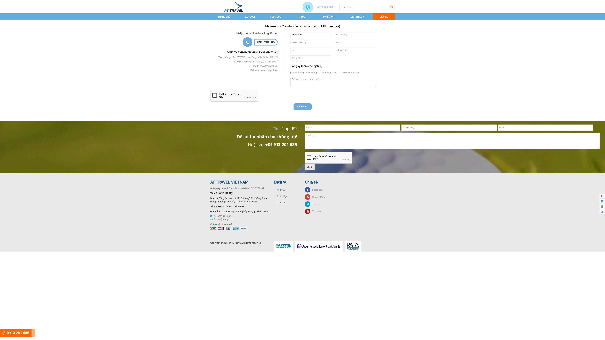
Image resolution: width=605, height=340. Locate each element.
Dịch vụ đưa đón (351, 72)
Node (46, 21)
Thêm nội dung (58, 21)
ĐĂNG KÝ (302, 106)
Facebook (316, 189)
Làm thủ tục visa (328, 72)
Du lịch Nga (282, 196)
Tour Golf (276, 17)
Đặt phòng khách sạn (304, 72)
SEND (310, 166)
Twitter (315, 204)
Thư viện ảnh (327, 17)
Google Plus (317, 197)
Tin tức (300, 17)
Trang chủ (224, 17)
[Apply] (391, 6)
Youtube (315, 211)
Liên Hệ (384, 17)
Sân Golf (250, 17)
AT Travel (281, 190)
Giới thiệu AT (358, 17)
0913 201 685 (17, 333)
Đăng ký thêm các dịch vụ (306, 66)
